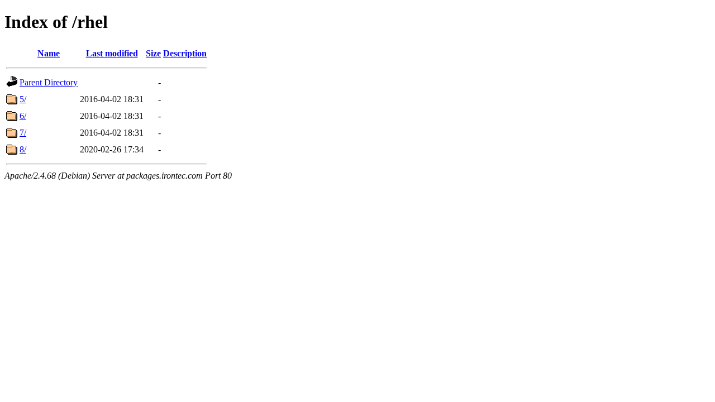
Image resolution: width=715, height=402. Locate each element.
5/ (23, 99)
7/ (23, 132)
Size (153, 53)
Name (48, 53)
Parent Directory (49, 82)
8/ (23, 149)
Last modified (112, 53)
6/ (23, 116)
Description (185, 53)
